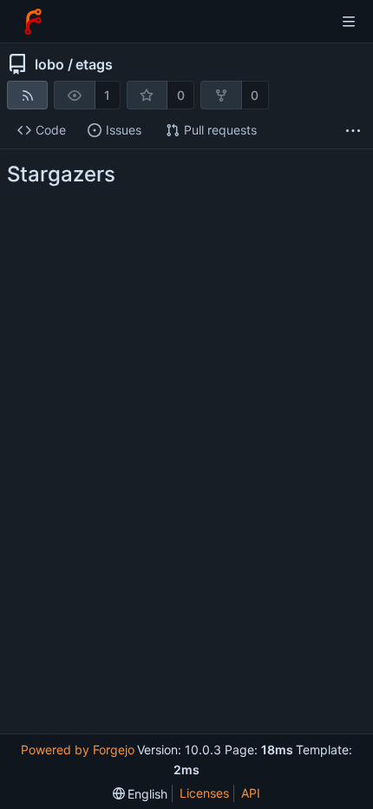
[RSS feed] (27, 95)
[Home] (33, 21)
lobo (49, 64)
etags (94, 64)
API (250, 793)
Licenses (204, 793)
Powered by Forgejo (77, 749)
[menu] (140, 793)
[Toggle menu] (348, 21)
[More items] (353, 130)
